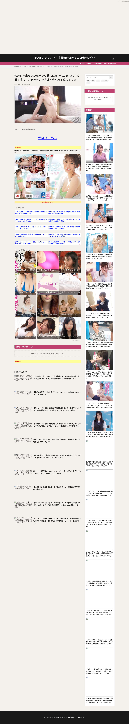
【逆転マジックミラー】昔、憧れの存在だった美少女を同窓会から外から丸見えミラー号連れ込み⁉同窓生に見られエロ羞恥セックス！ (57, 505)
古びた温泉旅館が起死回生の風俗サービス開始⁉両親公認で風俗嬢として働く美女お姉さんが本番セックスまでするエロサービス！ (99, 700)
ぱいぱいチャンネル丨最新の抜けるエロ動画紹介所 (64, 57)
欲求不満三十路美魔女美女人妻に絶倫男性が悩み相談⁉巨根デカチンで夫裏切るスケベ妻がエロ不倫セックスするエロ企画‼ (99, 464)
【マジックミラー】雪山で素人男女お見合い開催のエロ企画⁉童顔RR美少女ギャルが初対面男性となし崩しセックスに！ (99, 256)
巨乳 (23, 84)
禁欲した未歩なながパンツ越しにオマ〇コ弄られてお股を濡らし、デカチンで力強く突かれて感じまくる (53, 66)
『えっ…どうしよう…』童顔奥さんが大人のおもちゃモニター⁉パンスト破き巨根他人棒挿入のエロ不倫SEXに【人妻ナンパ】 (99, 315)
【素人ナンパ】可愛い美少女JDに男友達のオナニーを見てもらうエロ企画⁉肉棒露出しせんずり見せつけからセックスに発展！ (57, 409)
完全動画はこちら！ (47, 202)
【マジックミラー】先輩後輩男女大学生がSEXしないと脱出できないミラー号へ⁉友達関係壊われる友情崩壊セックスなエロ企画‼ (99, 405)
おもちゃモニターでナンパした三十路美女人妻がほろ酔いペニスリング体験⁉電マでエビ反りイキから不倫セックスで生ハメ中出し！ (99, 554)
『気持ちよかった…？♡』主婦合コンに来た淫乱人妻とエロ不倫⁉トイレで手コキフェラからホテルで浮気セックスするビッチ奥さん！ (99, 375)
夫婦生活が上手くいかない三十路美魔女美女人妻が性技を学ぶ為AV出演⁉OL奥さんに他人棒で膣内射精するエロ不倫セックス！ (56, 377)
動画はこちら (47, 138)
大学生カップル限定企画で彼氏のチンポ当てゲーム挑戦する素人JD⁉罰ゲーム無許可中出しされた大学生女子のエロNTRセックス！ (99, 583)
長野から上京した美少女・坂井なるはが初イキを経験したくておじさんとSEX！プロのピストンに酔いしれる (57, 456)
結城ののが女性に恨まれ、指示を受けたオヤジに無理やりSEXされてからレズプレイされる (56, 440)
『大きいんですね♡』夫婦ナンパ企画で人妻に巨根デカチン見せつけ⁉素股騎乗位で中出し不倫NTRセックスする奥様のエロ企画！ (99, 344)
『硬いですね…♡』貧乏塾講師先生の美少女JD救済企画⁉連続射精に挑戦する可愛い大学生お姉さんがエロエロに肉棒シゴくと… (99, 286)
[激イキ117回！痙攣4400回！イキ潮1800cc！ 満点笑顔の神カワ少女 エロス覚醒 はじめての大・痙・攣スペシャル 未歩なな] (47, 198)
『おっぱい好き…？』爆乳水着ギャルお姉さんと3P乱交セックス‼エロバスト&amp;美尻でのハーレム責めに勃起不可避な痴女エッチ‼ (99, 523)
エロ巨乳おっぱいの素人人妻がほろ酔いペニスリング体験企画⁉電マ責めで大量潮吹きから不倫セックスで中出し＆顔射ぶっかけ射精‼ (99, 167)
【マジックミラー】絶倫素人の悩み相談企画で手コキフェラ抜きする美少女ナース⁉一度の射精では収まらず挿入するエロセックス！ (99, 493)
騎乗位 (93, 80)
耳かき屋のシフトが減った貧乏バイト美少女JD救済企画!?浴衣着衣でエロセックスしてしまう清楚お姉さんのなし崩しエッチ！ (99, 227)
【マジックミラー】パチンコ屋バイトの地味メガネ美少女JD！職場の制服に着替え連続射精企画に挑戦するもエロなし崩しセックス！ (99, 434)
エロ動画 (24, 66)
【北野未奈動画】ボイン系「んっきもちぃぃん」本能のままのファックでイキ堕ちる (57, 393)
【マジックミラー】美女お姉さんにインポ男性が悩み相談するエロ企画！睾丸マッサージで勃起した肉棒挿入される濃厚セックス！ (99, 642)
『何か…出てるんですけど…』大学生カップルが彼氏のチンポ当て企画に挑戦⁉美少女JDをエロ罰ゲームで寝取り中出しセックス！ (99, 612)
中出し (88, 82)
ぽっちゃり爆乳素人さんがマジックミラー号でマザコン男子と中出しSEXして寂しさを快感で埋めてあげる (57, 472)
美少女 (88, 80)
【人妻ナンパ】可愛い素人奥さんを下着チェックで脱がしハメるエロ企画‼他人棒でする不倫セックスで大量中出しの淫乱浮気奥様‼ (57, 425)
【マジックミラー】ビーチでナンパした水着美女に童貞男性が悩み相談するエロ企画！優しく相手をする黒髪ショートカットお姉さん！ (57, 520)
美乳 (28, 84)
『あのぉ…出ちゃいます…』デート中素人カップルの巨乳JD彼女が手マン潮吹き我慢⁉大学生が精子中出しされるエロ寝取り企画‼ (99, 137)
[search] (111, 77)
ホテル (98, 80)
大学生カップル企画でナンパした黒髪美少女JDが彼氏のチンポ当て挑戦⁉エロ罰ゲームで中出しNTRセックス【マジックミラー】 (99, 198)
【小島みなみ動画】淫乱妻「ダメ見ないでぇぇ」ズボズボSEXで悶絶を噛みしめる (56, 488)
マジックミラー (105, 80)
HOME (17, 66)
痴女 (26, 84)
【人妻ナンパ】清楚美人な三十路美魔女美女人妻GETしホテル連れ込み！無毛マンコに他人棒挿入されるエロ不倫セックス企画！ (99, 671)
